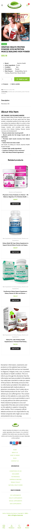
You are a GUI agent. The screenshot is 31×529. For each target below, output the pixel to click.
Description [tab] (5, 100)
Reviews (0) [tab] (5, 104)
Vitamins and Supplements (15, 91)
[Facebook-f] (11, 443)
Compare (5, 84)
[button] (26, 17)
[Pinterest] (17, 443)
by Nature (15, 430)
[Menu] (2, 5)
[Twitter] (14, 443)
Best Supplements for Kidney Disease (12, 238)
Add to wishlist (16, 84)
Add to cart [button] (15, 204)
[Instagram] (20, 443)
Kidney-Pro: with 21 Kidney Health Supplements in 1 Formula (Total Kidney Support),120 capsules (15, 341)
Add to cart (23, 79)
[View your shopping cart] (27, 5)
